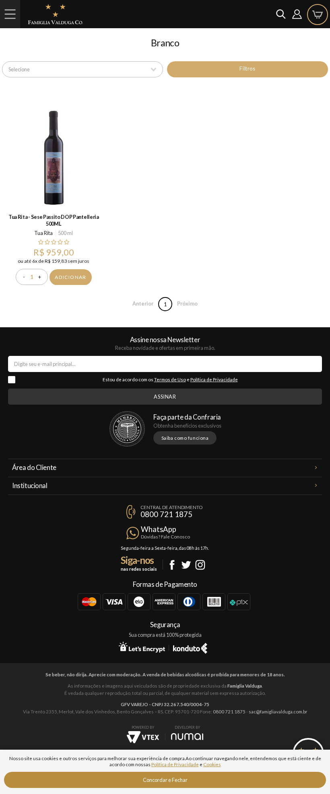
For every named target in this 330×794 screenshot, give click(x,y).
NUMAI (187, 736)
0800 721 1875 (166, 514)
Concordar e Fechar (165, 780)
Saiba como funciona (185, 438)
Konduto (190, 647)
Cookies (212, 764)
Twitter (186, 565)
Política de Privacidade (214, 379)
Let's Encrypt (142, 647)
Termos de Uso (170, 379)
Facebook (172, 565)
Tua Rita (43, 233)
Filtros (247, 68)
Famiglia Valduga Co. (55, 14)
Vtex (143, 737)
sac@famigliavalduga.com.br (278, 711)
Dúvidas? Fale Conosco (165, 536)
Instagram (200, 565)
